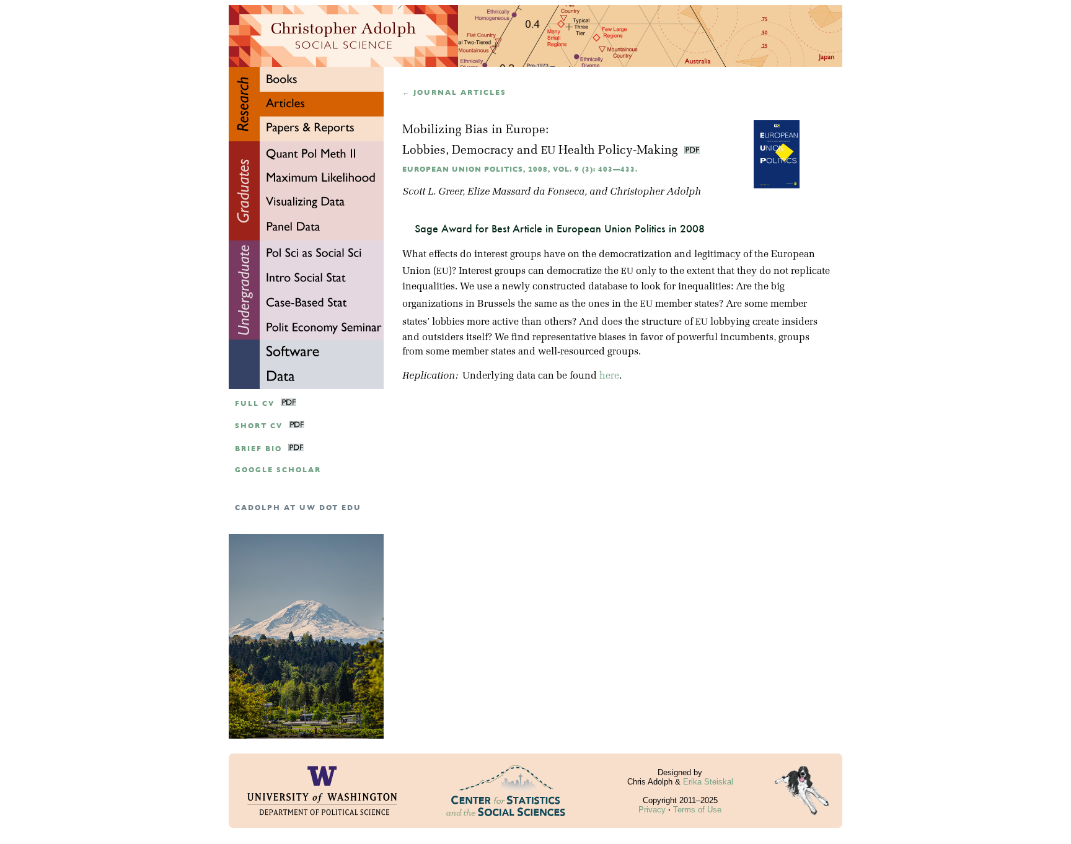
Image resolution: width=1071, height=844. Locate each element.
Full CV (255, 404)
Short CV (259, 426)
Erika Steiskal (708, 781)
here (609, 376)
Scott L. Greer (432, 192)
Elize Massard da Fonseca (525, 192)
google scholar (278, 470)
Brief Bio (258, 449)
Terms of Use (697, 809)
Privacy (652, 809)
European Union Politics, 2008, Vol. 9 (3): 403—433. (520, 169)
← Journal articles (454, 93)
